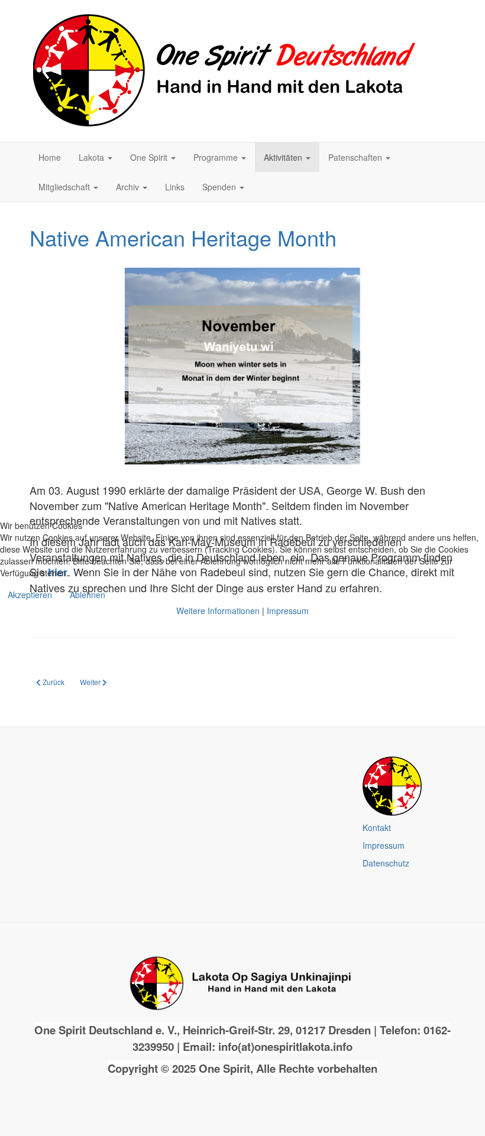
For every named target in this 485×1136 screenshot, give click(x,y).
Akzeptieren (30, 595)
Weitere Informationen (218, 610)
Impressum (288, 610)
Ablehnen (87, 595)
